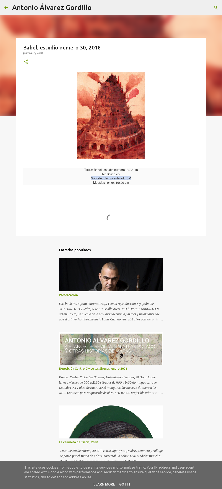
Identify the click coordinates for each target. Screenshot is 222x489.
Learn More (104, 484)
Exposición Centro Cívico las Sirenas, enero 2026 (93, 368)
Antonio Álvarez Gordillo (52, 7)
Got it (125, 484)
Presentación (68, 295)
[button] (25, 62)
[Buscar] (97, 7)
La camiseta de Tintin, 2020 (78, 442)
